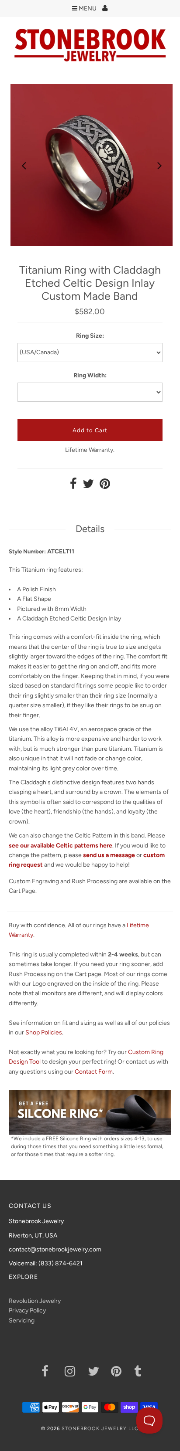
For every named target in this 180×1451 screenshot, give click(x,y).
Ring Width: (90, 375)
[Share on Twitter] (88, 486)
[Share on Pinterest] (105, 486)
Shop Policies (43, 1032)
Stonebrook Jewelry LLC (100, 1428)
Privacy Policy (27, 1310)
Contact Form (94, 1071)
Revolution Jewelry (35, 1301)
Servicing (22, 1320)
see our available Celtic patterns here (60, 845)
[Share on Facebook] (73, 486)
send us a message (109, 855)
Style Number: (27, 551)
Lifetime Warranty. (89, 450)
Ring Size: (90, 335)
